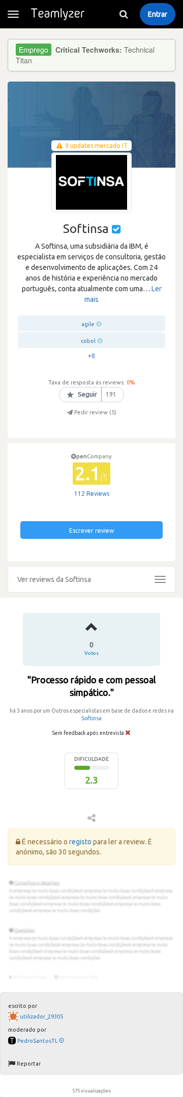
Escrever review (91, 530)
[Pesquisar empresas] (123, 14)
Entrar (157, 14)
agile (88, 324)
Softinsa (91, 718)
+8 (91, 355)
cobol (88, 341)
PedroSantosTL (37, 1041)
